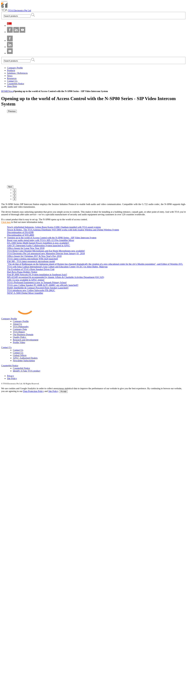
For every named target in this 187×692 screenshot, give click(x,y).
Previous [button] (12, 111)
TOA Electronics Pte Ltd (19, 10)
